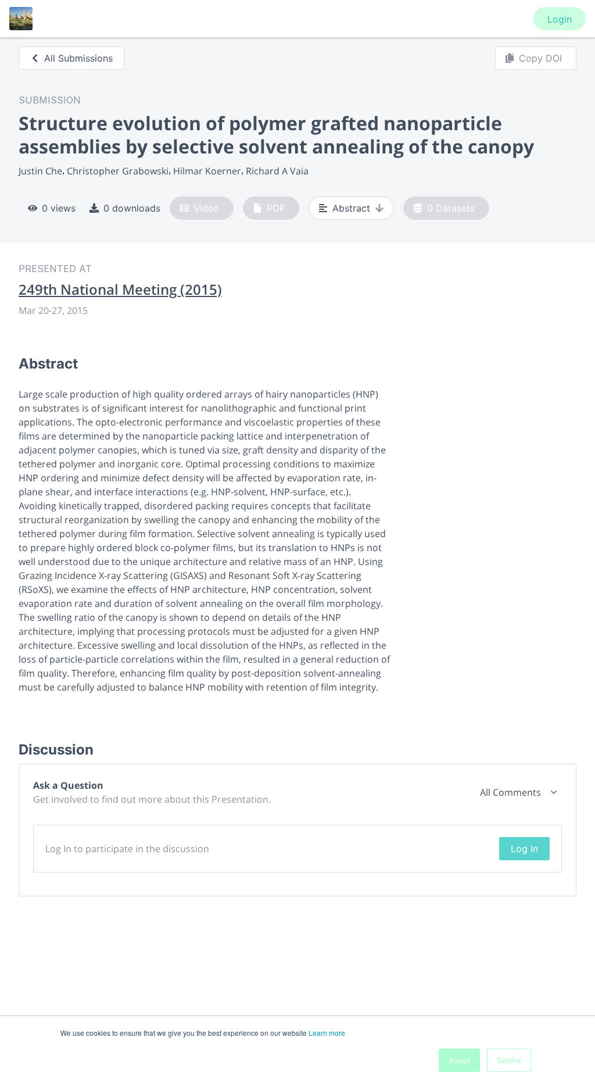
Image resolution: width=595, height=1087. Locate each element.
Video (206, 208)
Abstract (351, 208)
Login (559, 19)
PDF (276, 208)
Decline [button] (509, 1060)
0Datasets (451, 208)
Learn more (327, 1033)
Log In (524, 848)
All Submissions (78, 58)
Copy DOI (540, 58)
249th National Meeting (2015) (120, 289)
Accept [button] (459, 1060)
